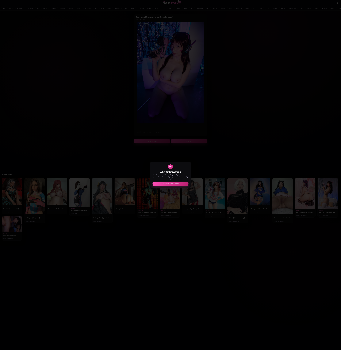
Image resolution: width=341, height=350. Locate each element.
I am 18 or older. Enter (170, 184)
